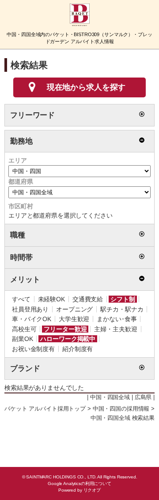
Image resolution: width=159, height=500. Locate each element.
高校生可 (24, 329)
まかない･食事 (116, 318)
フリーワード (32, 115)
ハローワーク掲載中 (67, 338)
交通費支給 (87, 299)
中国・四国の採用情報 (121, 409)
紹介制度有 (77, 348)
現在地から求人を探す (86, 87)
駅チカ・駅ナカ (121, 309)
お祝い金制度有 (33, 348)
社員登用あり (30, 309)
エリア (17, 160)
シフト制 (122, 299)
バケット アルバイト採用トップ (45, 409)
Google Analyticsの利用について (79, 483)
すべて (21, 299)
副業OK (22, 338)
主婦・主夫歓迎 (115, 329)
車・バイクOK (31, 318)
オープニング (74, 309)
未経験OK (51, 299)
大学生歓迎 (74, 318)
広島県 (143, 397)
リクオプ (92, 490)
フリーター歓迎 (65, 329)
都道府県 (20, 181)
